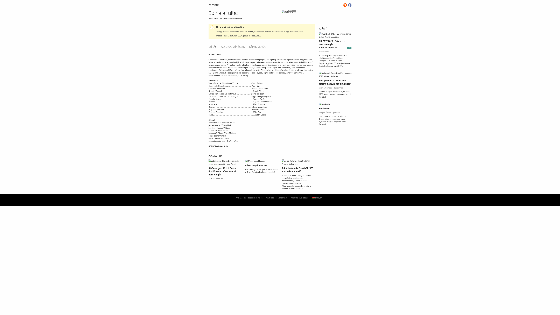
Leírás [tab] (213, 46)
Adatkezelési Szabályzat (276, 198)
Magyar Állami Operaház (329, 113)
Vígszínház (324, 52)
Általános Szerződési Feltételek (249, 198)
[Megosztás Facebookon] (349, 5)
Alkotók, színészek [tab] (233, 46)
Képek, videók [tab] (257, 46)
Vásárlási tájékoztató (299, 198)
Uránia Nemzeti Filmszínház (331, 88)
